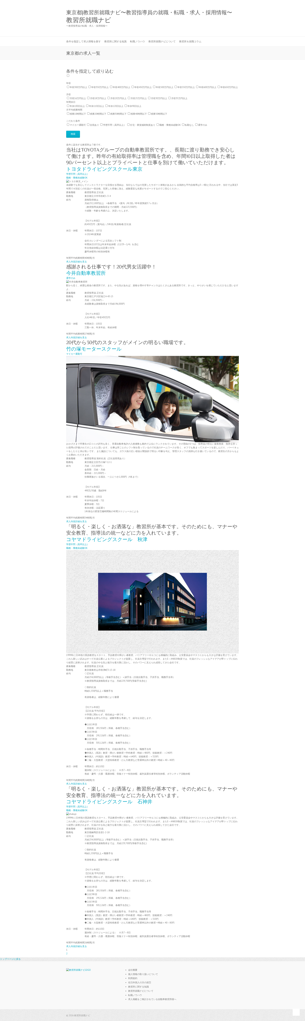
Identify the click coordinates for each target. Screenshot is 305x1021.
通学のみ (202, 124)
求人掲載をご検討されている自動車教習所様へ (152, 999)
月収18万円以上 (98, 98)
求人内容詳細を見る (76, 261)
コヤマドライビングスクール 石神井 (109, 801)
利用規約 (132, 978)
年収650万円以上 (229, 87)
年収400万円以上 (121, 87)
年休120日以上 (115, 106)
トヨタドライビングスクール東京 (104, 169)
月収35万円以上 (179, 98)
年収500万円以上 (164, 87)
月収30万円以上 (159, 98)
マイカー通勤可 (78, 124)
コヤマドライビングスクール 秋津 (106, 539)
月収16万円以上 (78, 98)
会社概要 (132, 969)
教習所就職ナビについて (162, 41)
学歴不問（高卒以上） (114, 124)
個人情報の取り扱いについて (143, 974)
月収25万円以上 (139, 98)
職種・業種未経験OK (170, 124)
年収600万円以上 (207, 87)
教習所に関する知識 (115, 41)
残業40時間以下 (139, 113)
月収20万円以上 (118, 98)
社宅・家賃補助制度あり (142, 124)
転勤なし (189, 124)
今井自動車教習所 (86, 273)
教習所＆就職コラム (190, 41)
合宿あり (94, 124)
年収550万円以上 (186, 87)
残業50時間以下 (159, 113)
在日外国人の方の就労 (139, 982)
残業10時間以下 (78, 113)
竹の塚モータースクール (94, 349)
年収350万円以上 (100, 87)
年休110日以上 (96, 106)
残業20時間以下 (98, 113)
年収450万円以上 (143, 87)
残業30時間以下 (118, 113)
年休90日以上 (134, 106)
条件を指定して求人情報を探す (83, 41)
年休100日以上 (77, 106)
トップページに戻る (10, 959)
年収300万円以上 (78, 87)
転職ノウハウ (137, 41)
